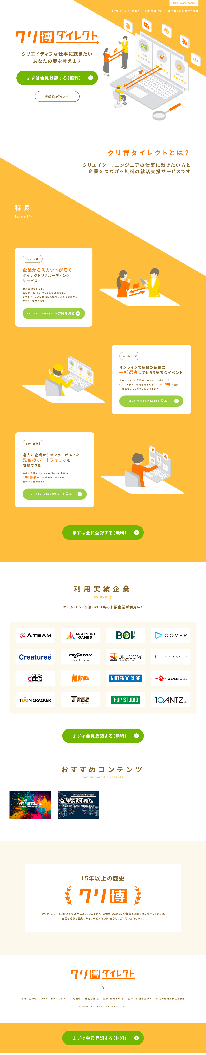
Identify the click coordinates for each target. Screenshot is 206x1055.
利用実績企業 (153, 11)
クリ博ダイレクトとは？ (125, 11)
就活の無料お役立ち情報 (183, 11)
